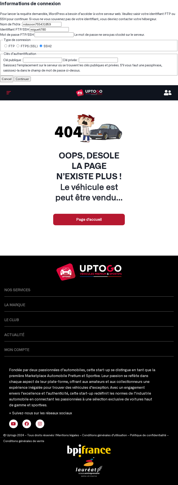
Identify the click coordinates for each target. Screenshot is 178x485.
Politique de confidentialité (148, 435)
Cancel (7, 79)
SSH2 (47, 46)
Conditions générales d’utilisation (104, 435)
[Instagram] (40, 424)
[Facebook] (26, 424)
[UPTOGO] (89, 92)
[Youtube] (13, 424)
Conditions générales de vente (23, 441)
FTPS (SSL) (29, 46)
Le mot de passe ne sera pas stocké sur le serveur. (72, 34)
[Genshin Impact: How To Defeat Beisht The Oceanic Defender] (89, 272)
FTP (11, 46)
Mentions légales (67, 435)
